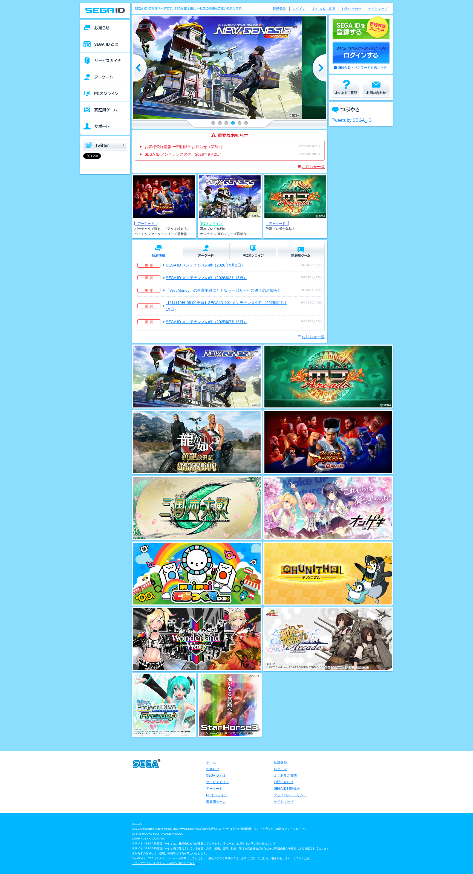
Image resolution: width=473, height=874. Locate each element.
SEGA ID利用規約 (287, 789)
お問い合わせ (351, 9)
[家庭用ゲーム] (105, 110)
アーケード (214, 789)
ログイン (298, 9)
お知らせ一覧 (313, 166)
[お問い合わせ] (376, 88)
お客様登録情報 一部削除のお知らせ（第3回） (184, 146)
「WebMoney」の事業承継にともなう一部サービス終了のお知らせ (223, 290)
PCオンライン (216, 795)
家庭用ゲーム (216, 802)
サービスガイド (217, 782)
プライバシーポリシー (290, 795)
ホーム (211, 762)
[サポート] (105, 126)
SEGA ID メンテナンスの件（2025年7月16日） (206, 322)
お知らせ (212, 769)
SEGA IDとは (216, 775)
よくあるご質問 (323, 9)
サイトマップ (378, 9)
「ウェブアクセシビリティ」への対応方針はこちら (163, 863)
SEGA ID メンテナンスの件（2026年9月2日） (184, 154)
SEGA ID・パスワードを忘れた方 (362, 68)
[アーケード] (105, 77)
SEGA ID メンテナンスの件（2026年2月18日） (206, 278)
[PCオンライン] (105, 93)
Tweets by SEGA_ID (352, 120)
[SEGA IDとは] (105, 44)
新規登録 (279, 9)
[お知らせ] (105, 28)
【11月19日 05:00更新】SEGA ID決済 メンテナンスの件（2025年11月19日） (226, 305)
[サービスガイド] (105, 61)
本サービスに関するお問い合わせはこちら (249, 843)
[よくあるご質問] (346, 88)
